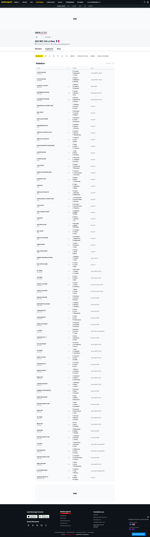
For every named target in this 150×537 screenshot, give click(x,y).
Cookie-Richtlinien (70, 532)
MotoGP (24, 2)
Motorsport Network (70, 534)
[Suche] (144, 2)
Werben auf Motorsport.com (100, 517)
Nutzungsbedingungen (60, 532)
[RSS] (46, 525)
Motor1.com (63, 518)
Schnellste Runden (103, 56)
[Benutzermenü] (147, 2)
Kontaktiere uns (97, 519)
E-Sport (74, 6)
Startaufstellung (82, 56)
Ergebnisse (49, 49)
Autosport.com (64, 523)
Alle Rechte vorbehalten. (82, 534)
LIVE (68, 6)
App (85, 6)
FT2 (54, 56)
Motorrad (80, 2)
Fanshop (91, 6)
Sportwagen (39, 2)
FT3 (58, 56)
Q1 (49, 56)
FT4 (67, 56)
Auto (80, 6)
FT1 (45, 56)
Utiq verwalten (90, 532)
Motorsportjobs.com (65, 520)
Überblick (38, 49)
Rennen (92, 56)
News (59, 49)
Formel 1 (16, 2)
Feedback (96, 514)
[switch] (110, 63)
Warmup (72, 56)
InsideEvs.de (63, 515)
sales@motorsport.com (99, 522)
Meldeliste (39, 56)
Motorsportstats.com (65, 525)
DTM (31, 2)
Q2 (62, 56)
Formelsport (51, 2)
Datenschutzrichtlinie (81, 532)
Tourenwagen (70, 2)
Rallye (60, 2)
